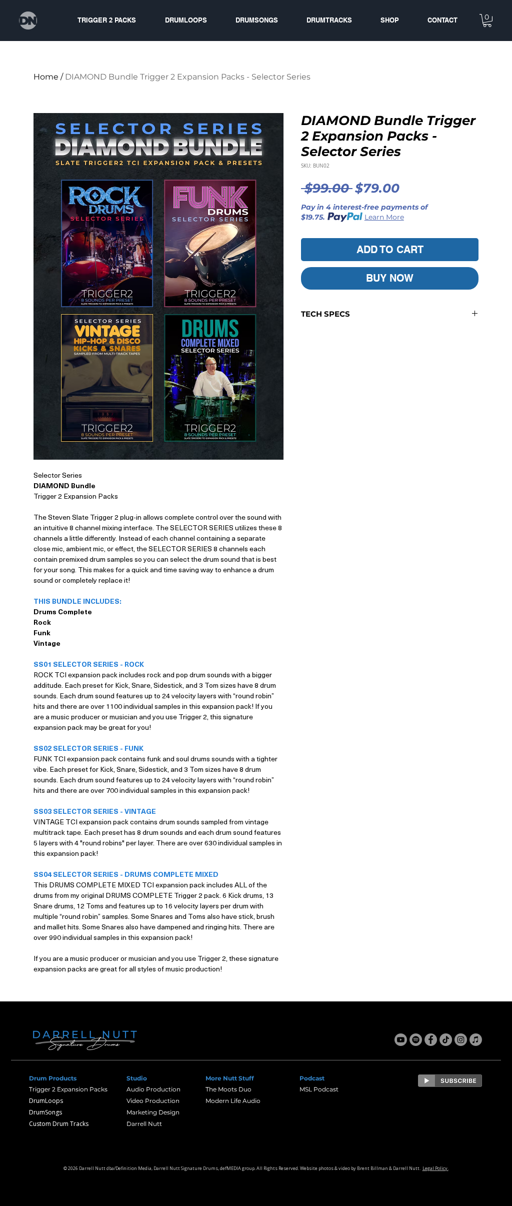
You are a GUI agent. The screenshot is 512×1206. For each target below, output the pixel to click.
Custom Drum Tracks (58, 1123)
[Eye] (450, 1080)
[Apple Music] (476, 1039)
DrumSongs (45, 1112)
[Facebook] (430, 1039)
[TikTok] (446, 1039)
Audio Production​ (153, 1089)
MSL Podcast (319, 1089)
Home (46, 77)
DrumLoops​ (46, 1100)
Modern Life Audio (233, 1100)
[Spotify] (416, 1039)
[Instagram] (460, 1039)
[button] (487, 20)
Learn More (384, 217)
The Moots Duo (229, 1089)
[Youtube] (400, 1039)
